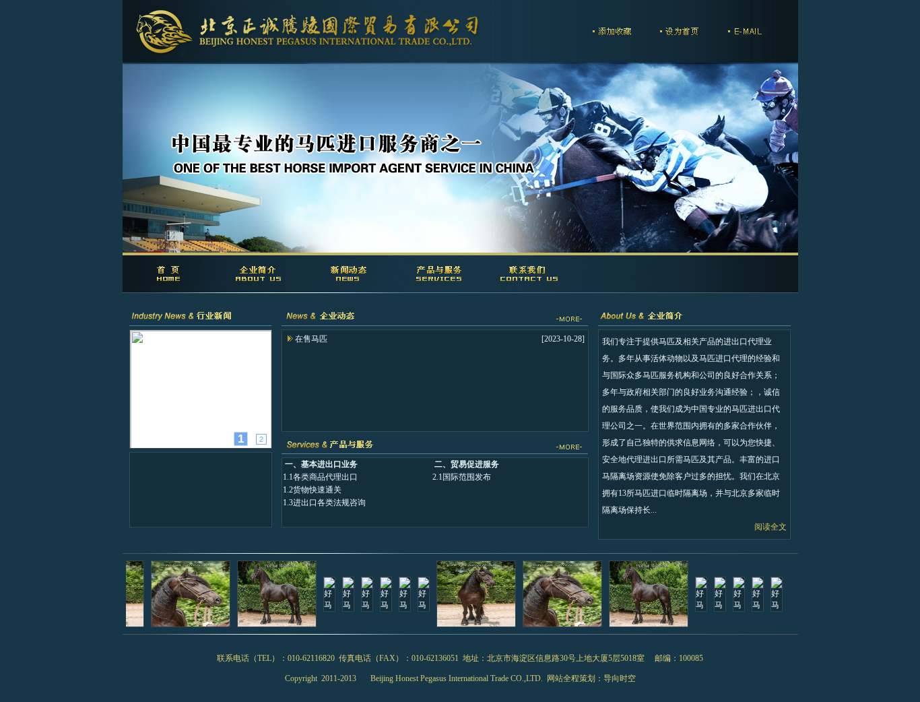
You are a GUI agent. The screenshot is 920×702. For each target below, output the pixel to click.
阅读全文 (770, 527)
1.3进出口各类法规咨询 (324, 502)
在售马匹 (311, 339)
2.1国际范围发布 (461, 477)
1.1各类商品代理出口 (320, 477)
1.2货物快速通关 (312, 489)
